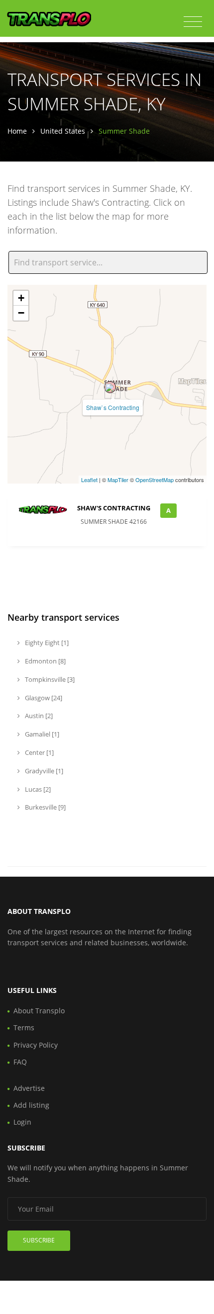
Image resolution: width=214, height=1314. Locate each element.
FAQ (20, 1062)
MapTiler (117, 480)
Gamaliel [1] (41, 734)
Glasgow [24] (42, 697)
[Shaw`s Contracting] (110, 387)
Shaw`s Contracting (112, 407)
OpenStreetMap (154, 480)
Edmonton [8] (44, 661)
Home (17, 131)
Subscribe (39, 1240)
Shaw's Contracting (113, 507)
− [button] (21, 313)
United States (62, 131)
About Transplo (39, 1010)
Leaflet (89, 480)
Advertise (29, 1088)
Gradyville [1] (43, 770)
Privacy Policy (35, 1045)
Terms (23, 1027)
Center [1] (38, 752)
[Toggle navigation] (193, 22)
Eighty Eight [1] (46, 642)
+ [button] (21, 298)
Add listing (31, 1105)
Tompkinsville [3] (49, 679)
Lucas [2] (37, 789)
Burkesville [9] (44, 807)
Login (22, 1122)
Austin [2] (38, 715)
